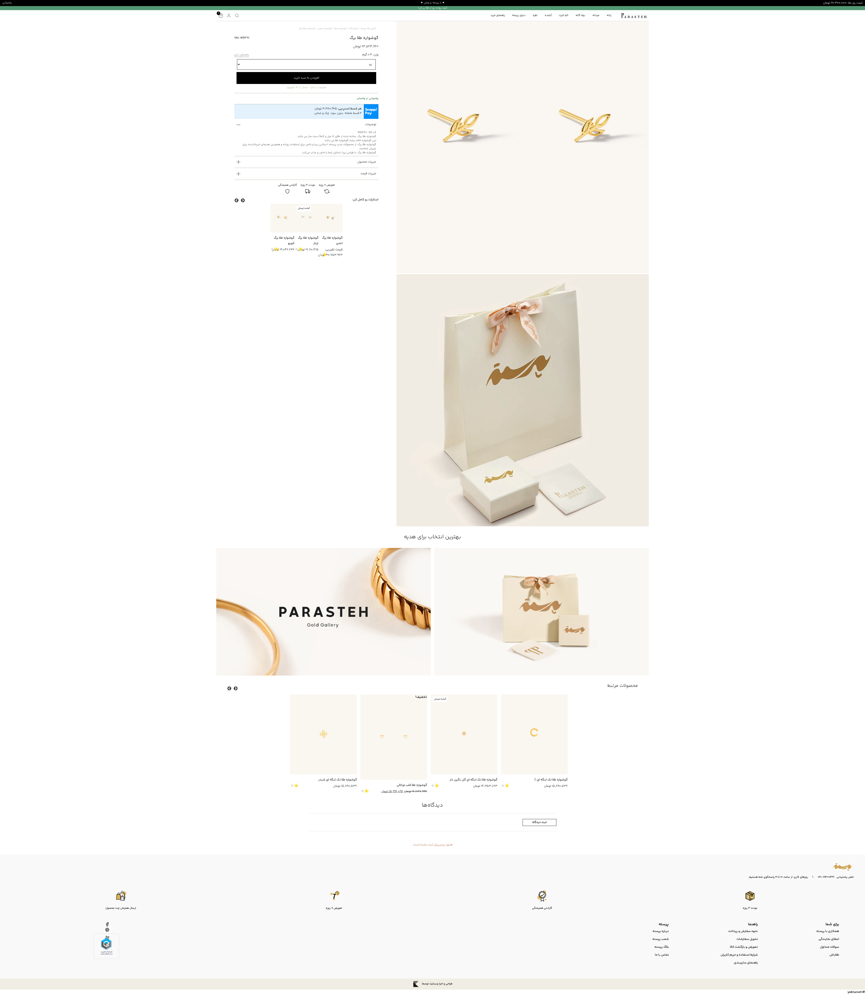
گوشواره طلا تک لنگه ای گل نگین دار (473, 779)
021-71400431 (826, 877)
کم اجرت (563, 15)
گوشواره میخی (324, 28)
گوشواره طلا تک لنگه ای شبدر (337, 779)
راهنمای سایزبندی (746, 962)
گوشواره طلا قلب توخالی (412, 785)
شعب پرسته (660, 939)
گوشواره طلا (340, 28)
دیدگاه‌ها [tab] (432, 805)
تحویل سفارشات (747, 939)
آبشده (548, 15)
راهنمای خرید (497, 15)
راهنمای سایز (241, 55)
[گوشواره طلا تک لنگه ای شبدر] (323, 734)
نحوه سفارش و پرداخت (743, 931)
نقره (535, 15)
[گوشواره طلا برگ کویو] (282, 218)
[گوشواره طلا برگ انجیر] (331, 218)
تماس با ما (662, 954)
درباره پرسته (661, 931)
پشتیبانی (7, 3)
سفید (321, 255)
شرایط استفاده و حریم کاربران (739, 954)
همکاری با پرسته (827, 931)
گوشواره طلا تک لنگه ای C (551, 779)
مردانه (595, 15)
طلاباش (834, 954)
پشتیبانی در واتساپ (367, 98)
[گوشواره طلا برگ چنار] (306, 218)
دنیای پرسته (519, 15)
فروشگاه (353, 28)
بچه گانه (580, 15)
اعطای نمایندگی (829, 939)
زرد (325, 255)
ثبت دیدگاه (539, 822)
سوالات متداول (829, 947)
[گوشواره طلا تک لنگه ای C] (534, 734)
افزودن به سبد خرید (306, 77)
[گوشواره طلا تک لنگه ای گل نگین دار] (464, 734)
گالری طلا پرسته (368, 28)
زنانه (609, 15)
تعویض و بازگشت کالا (744, 947)
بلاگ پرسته (661, 947)
